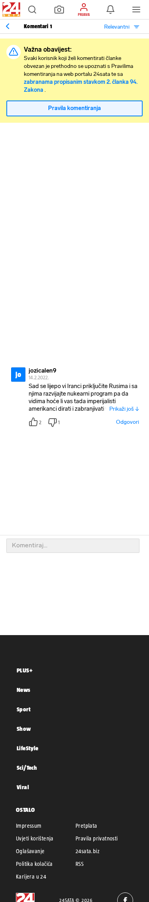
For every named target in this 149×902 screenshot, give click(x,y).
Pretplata (86, 826)
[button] (32, 9)
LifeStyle (28, 748)
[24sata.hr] (10, 9)
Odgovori (127, 422)
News (24, 689)
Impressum (29, 826)
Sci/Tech (27, 767)
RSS (79, 864)
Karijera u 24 (31, 876)
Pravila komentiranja (74, 108)
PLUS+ (25, 670)
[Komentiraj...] (72, 546)
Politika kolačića (34, 864)
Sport (24, 709)
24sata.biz (87, 851)
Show (24, 728)
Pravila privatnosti (96, 838)
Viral (23, 787)
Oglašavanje (30, 851)
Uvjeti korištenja (35, 838)
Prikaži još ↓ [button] (124, 409)
